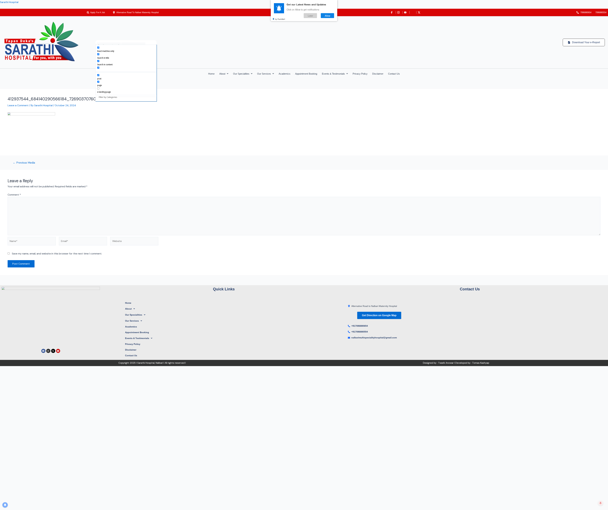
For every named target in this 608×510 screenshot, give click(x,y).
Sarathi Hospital (9, 2)
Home (211, 73)
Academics (284, 73)
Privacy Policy (360, 73)
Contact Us (394, 73)
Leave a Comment (18, 105)
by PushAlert (280, 19)
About (222, 73)
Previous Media (24, 162)
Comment (14, 194)
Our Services (264, 73)
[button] (224, 73)
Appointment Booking (306, 73)
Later (310, 15)
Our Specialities (241, 73)
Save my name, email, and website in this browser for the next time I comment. (57, 253)
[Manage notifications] (600, 503)
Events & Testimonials (333, 73)
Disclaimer (377, 73)
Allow (327, 15)
